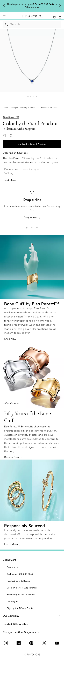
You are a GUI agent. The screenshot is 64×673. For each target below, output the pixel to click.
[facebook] (19, 643)
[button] (4, 17)
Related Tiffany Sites (15, 624)
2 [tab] (31, 227)
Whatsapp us (32, 7)
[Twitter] (45, 643)
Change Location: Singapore (20, 632)
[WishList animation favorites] (54, 17)
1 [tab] (26, 227)
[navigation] (4, 17)
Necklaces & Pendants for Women (44, 107)
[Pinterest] (32, 643)
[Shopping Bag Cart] (60, 17)
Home (5, 107)
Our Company (11, 615)
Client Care (9, 559)
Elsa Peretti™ (11, 117)
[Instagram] (6, 643)
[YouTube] (57, 643)
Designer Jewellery (19, 107)
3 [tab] (36, 227)
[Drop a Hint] (4, 135)
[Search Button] (7, 24)
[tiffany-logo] (32, 17)
